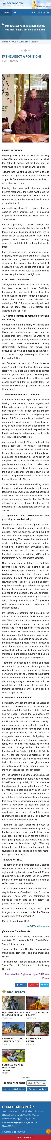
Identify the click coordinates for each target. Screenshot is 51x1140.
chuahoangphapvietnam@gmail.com (22, 1122)
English (46, 12)
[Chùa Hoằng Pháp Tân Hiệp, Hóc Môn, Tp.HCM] (25, 3)
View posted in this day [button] (14, 1089)
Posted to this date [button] (37, 1089)
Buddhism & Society (28, 41)
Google (35, 985)
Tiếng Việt (35, 12)
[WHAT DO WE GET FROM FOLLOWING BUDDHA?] (13, 1008)
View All (24, 1078)
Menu (7, 12)
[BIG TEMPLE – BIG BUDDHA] (37, 1034)
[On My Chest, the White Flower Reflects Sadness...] (13, 1062)
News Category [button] (25, 1137)
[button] (22, 12)
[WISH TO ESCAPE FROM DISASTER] (37, 1008)
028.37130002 (13, 1126)
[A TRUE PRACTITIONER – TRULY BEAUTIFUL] (13, 1034)
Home (5, 41)
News (13, 41)
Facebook (22, 985)
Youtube (21, 1132)
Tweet (45, 985)
